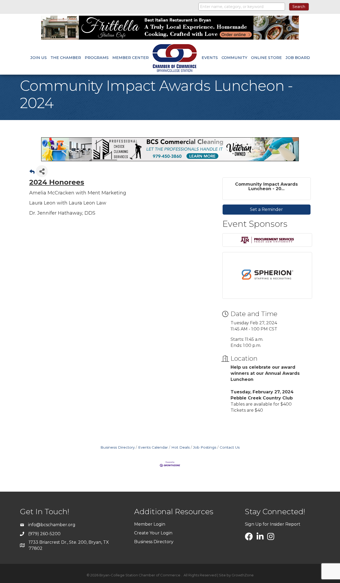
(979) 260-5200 (44, 533)
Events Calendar (153, 447)
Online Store (266, 57)
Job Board (298, 57)
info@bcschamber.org (51, 524)
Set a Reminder (266, 209)
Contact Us (230, 447)
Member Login (149, 524)
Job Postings (204, 447)
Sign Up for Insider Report (272, 524)
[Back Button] (32, 172)
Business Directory (117, 447)
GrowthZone (243, 575)
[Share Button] (42, 171)
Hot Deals (180, 447)
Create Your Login (153, 532)
